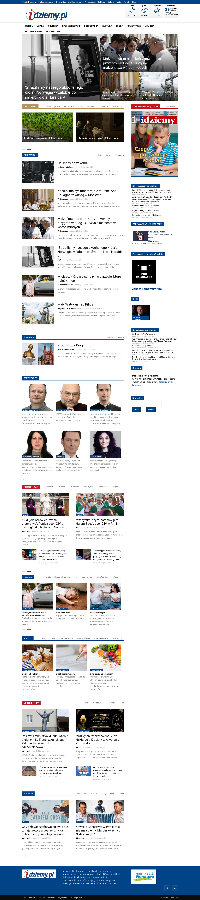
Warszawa (119, 155)
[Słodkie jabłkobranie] (37, 657)
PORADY (28, 638)
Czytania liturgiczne (51, 106)
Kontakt (42, 897)
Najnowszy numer (46, 2)
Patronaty (28, 793)
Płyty (112, 793)
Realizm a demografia (30, 410)
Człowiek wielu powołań (142, 346)
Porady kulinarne (101, 638)
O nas (24, 897)
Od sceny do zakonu (72, 163)
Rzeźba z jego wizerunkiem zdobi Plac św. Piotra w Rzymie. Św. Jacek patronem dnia (153, 358)
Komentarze (134, 25)
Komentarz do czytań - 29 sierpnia (98, 138)
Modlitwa (91, 106)
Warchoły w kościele (64, 410)
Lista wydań (61, 2)
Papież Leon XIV (31, 487)
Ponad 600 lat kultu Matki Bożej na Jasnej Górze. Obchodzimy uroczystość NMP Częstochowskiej (152, 191)
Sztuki (121, 793)
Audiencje (75, 487)
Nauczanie (62, 487)
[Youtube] (175, 888)
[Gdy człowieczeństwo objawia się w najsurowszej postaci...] (45, 811)
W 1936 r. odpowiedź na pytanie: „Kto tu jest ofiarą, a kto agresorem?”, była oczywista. (70, 417)
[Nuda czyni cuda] (71, 596)
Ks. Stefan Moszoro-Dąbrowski (58, 577)
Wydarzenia (82, 793)
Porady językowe (63, 670)
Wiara (40, 25)
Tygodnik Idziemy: (29, 2)
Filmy (104, 793)
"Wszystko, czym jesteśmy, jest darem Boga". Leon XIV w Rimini (97, 521)
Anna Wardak (102, 577)
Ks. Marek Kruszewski (137, 318)
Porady (127, 2)
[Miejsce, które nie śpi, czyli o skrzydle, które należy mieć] (38, 286)
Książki (94, 793)
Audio (119, 2)
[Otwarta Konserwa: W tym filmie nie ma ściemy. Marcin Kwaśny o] (100, 811)
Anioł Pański (102, 487)
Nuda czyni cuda (63, 612)
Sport (119, 25)
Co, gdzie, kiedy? (33, 31)
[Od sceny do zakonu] (38, 172)
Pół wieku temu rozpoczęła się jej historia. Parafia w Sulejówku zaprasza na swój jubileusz (53, 770)
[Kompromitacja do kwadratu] (105, 397)
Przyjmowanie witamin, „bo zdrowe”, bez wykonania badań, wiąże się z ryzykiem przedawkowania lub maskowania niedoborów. (104, 682)
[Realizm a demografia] (37, 397)
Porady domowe (28, 670)
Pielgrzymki (88, 487)
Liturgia (149, 25)
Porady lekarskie (66, 638)
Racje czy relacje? (97, 612)
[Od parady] (71, 444)
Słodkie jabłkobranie (31, 674)
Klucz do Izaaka (96, 457)
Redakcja (33, 897)
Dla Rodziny (53, 31)
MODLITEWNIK (30, 106)
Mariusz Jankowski (84, 577)
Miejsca (120, 337)
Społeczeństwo (71, 25)
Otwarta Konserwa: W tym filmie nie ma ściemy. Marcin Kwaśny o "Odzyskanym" (98, 830)
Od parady (60, 457)
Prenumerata (90, 2)
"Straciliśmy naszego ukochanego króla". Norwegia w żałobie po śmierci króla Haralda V (90, 252)
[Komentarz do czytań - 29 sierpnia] (101, 127)
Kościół (28, 25)
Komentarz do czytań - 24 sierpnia (146, 215)
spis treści (170, 106)
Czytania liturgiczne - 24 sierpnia (145, 206)
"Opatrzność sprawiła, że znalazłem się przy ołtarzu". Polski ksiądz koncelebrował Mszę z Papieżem (154, 340)
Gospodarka (91, 25)
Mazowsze (110, 703)
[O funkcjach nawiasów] (71, 657)
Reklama (101, 2)
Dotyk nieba (29, 337)
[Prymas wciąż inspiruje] (37, 444)
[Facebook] (167, 888)
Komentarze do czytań (73, 106)
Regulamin (62, 897)
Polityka (53, 25)
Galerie (111, 2)
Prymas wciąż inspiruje (31, 457)
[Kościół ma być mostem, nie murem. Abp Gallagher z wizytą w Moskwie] (119, 87)
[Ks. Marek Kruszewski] (141, 315)
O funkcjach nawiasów (65, 674)
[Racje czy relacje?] (105, 596)
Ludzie (110, 337)
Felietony (28, 577)
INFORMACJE (30, 155)
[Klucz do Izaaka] (105, 444)
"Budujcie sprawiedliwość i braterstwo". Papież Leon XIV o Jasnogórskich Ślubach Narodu (43, 523)
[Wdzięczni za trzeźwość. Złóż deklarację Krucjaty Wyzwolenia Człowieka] (100, 720)
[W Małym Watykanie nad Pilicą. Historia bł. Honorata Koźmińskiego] (158, 87)
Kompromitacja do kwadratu (101, 410)
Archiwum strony (75, 2)
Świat (108, 155)
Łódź (121, 703)
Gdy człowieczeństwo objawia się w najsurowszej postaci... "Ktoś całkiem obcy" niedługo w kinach (45, 830)
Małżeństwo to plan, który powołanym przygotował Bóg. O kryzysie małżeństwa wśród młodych (87, 223)
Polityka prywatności (78, 897)
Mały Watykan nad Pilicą (75, 304)
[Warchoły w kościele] (71, 397)
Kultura (107, 25)
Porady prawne (83, 638)
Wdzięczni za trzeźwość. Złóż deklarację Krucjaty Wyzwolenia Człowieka (97, 739)
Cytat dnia (104, 106)
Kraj (100, 155)
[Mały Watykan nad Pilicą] (38, 313)
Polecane (164, 897)
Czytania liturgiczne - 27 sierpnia (145, 210)
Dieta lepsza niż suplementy (101, 674)
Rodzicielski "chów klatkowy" (144, 334)
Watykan (49, 487)
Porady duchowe (48, 638)
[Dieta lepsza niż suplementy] (105, 657)
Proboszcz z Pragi (71, 345)
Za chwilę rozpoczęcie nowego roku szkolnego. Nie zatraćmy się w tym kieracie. (37, 621)
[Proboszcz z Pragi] (38, 354)
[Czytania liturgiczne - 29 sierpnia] (47, 127)
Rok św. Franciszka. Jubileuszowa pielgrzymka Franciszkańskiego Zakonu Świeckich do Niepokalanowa (45, 741)
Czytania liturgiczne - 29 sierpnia (43, 138)
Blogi (134, 2)
